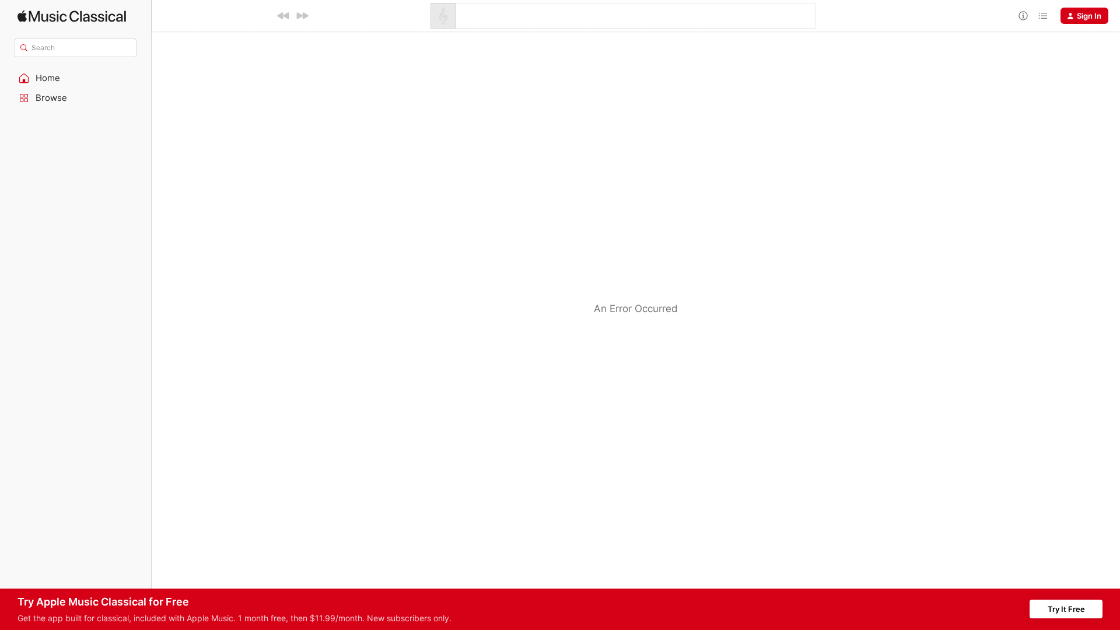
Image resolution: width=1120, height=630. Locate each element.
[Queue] (1043, 16)
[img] (72, 16)
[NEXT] (302, 15)
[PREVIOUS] (283, 15)
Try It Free (1066, 609)
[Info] (1023, 16)
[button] (75, 78)
